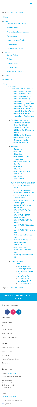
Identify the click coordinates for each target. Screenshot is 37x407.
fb (7, 312)
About (5, 21)
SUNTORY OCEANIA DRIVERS (23, 183)
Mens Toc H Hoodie (21, 142)
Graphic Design (12, 63)
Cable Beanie (19, 179)
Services (6, 52)
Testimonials (6, 355)
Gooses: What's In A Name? (11, 348)
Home (5, 17)
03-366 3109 (12, 374)
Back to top (13, 396)
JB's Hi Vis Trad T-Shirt (22, 190)
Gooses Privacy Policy (15, 48)
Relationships (12, 36)
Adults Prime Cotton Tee (23, 101)
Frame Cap (18, 166)
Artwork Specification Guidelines (18, 32)
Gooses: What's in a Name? (17, 24)
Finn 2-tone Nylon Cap (22, 171)
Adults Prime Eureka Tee (23, 106)
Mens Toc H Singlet (21, 125)
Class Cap (18, 169)
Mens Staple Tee (24, 266)
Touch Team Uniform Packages (22, 89)
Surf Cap (17, 164)
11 (22, 12)
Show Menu (7, 4)
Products (6, 76)
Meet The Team (7, 351)
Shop (5, 84)
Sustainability (12, 44)
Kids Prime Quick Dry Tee (23, 94)
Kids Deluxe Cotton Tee (22, 96)
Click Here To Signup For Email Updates (18, 297)
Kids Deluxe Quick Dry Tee (23, 99)
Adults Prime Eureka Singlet (24, 116)
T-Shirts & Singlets (17, 261)
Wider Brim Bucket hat (22, 161)
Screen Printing (12, 55)
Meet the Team (12, 28)
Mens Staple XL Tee (25, 281)
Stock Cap (18, 154)
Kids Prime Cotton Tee (22, 91)
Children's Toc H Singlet (22, 123)
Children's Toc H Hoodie (22, 135)
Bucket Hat (18, 149)
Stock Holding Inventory (15, 71)
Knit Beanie (18, 176)
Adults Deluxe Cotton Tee (23, 109)
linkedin (18, 312)
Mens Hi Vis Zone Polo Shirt (24, 193)
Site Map (5, 396)
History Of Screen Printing (10, 359)
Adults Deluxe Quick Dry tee (24, 111)
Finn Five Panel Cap (21, 156)
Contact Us (7, 80)
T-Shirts (17, 264)
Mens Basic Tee (23, 276)
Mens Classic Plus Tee (26, 283)
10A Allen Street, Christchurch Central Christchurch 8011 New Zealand (9, 384)
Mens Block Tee (23, 279)
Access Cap (18, 159)
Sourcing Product (13, 67)
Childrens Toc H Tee (21, 128)
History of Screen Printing (16, 40)
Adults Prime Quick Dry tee (24, 104)
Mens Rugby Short (21, 247)
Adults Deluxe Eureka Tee (23, 113)
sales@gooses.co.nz (14, 376)
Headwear (14, 146)
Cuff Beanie (18, 174)
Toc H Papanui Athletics (19, 120)
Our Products (12, 86)
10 (20, 12)
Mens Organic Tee (24, 269)
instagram (13, 312)
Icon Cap (17, 151)
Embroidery (11, 59)
